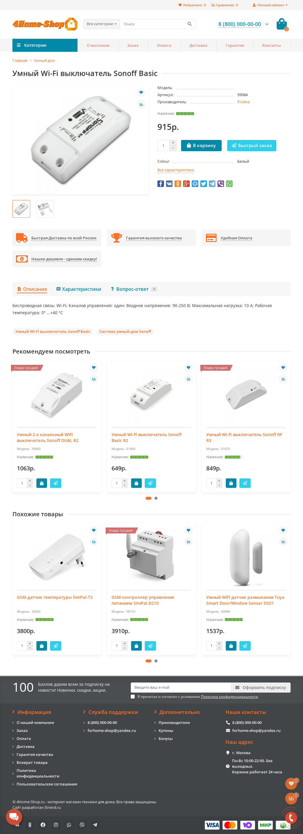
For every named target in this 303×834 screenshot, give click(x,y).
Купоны (166, 730)
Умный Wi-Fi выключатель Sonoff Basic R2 (146, 437)
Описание (35, 289)
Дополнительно (179, 712)
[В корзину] (41, 483)
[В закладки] (141, 92)
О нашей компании (35, 722)
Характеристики (81, 289)
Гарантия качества (35, 754)
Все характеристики (175, 169)
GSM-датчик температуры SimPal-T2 (55, 597)
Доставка (198, 45)
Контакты (271, 45)
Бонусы (166, 738)
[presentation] (13, 426)
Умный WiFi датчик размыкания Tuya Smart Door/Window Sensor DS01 (245, 600)
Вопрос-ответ (135, 289)
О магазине (98, 45)
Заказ (132, 45)
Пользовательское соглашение (47, 784)
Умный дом (44, 60)
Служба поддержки (113, 712)
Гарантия (235, 45)
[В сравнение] (141, 104)
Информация (34, 712)
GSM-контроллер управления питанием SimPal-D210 (143, 600)
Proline (243, 101)
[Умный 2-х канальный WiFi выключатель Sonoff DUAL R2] (57, 394)
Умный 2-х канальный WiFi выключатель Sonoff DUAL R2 (47, 437)
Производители (174, 722)
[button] (149, 498)
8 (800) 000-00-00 (102, 722)
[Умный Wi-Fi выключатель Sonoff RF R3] (246, 394)
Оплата (164, 45)
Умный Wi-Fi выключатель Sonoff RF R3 (244, 437)
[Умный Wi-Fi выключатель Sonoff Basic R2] (151, 394)
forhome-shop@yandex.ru (112, 730)
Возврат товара (32, 762)
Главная (19, 60)
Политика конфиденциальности (38, 773)
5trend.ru (52, 807)
